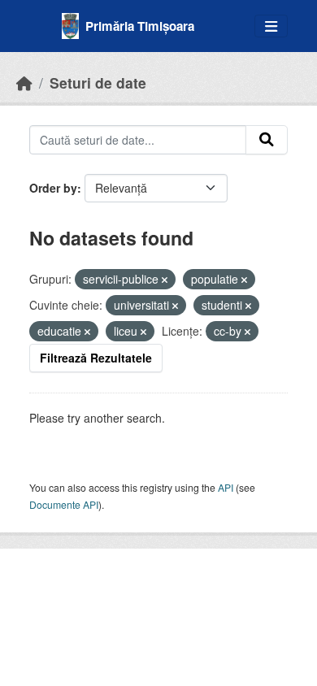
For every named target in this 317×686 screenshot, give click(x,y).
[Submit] (266, 139)
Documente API (63, 504)
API (225, 487)
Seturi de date (98, 82)
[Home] (24, 82)
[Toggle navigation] (271, 26)
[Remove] (164, 279)
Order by (53, 188)
